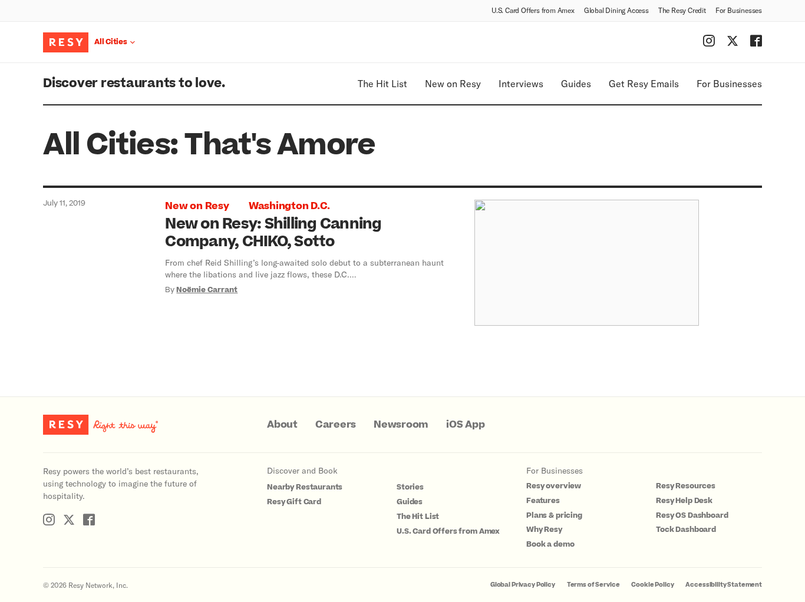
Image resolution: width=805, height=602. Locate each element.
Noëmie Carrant (206, 290)
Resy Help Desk (684, 500)
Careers (335, 425)
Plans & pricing (554, 515)
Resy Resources (685, 486)
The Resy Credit (682, 10)
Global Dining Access (616, 10)
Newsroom (401, 425)
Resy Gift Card (294, 502)
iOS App (465, 425)
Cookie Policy (652, 584)
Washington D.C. (289, 206)
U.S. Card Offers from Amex (533, 10)
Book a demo (550, 544)
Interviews (521, 83)
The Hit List (382, 83)
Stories (410, 487)
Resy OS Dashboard (692, 515)
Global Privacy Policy (522, 584)
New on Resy (453, 83)
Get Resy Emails (644, 83)
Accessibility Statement (723, 584)
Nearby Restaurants (304, 487)
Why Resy (544, 529)
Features (543, 500)
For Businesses (738, 10)
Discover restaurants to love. (134, 83)
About (282, 425)
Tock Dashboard (686, 529)
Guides (576, 83)
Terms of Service (593, 584)
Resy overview (553, 486)
